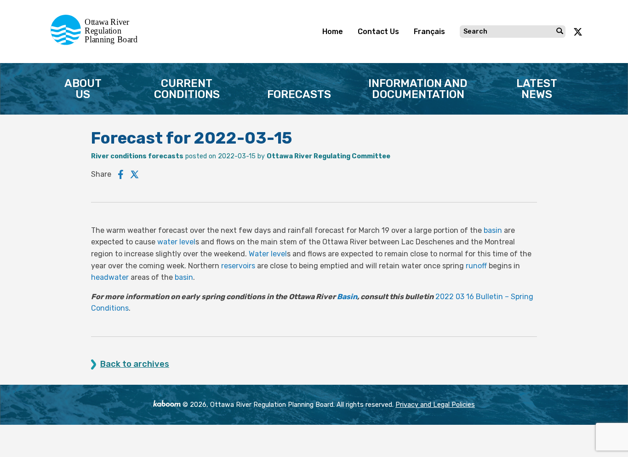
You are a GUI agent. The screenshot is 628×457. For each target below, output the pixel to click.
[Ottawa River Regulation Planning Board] (96, 42)
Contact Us (378, 31)
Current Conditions (187, 89)
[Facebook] (120, 174)
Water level (268, 253)
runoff (476, 265)
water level (176, 241)
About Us (83, 89)
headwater (110, 277)
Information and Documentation (418, 89)
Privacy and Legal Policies (435, 405)
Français (429, 31)
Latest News (536, 89)
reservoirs (238, 265)
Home (332, 31)
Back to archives (134, 364)
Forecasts (299, 94)
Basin (347, 296)
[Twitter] (134, 174)
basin (493, 230)
